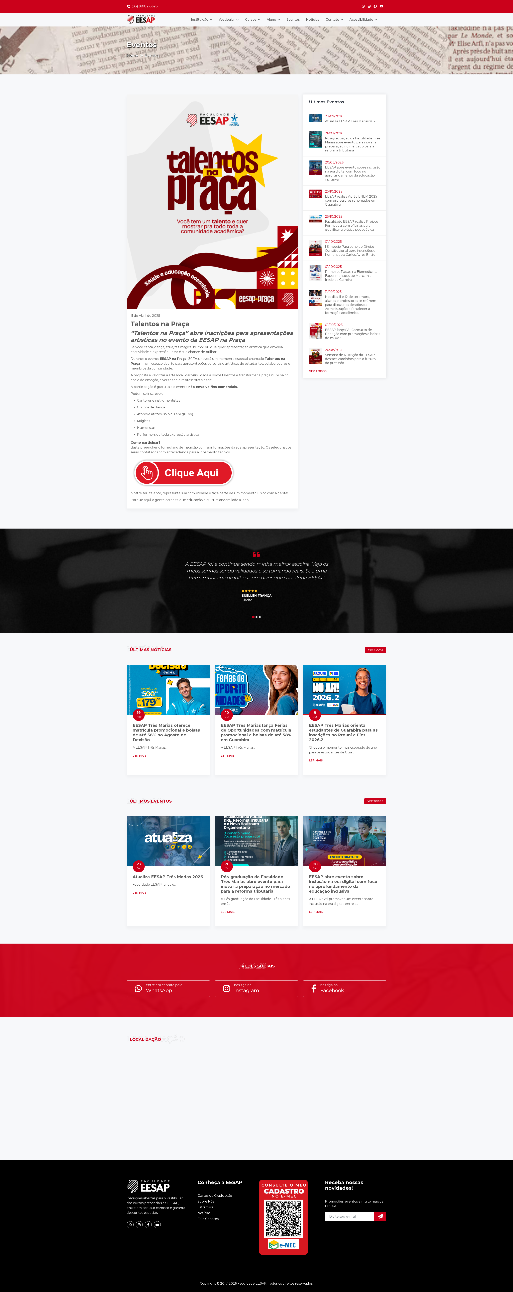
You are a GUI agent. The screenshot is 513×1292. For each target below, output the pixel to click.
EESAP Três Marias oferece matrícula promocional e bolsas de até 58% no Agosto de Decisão (166, 732)
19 (139, 714)
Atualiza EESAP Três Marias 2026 (351, 121)
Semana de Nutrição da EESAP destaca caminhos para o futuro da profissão (350, 359)
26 (227, 866)
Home (132, 55)
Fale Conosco (208, 1219)
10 (227, 714)
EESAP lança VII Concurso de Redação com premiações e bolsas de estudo (352, 334)
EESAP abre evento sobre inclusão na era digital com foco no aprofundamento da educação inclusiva (352, 173)
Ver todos (317, 371)
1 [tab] (253, 617)
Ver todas (375, 649)
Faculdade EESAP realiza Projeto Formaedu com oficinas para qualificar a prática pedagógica (351, 225)
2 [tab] (256, 617)
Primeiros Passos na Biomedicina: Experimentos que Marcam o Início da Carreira (351, 276)
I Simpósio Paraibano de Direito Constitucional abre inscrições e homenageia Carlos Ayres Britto (350, 251)
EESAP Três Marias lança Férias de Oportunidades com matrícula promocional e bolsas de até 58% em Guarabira (256, 732)
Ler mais (140, 755)
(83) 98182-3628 (144, 6)
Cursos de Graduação (215, 1196)
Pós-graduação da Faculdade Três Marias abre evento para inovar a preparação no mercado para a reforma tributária (352, 144)
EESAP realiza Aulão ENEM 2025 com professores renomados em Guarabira (351, 200)
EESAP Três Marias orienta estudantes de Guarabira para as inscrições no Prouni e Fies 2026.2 (343, 732)
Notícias (312, 19)
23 (139, 866)
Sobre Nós (206, 1201)
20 (315, 866)
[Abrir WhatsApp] (503, 1282)
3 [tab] (260, 617)
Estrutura (205, 1207)
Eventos (293, 19)
